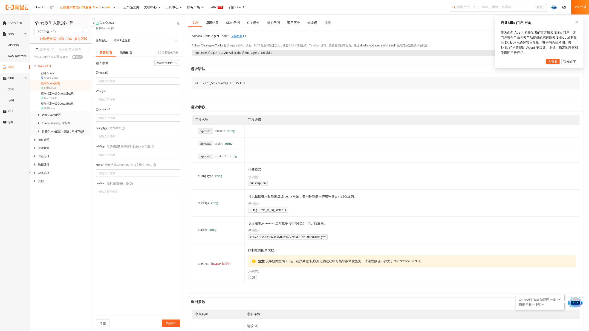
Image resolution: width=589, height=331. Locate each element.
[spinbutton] (138, 191)
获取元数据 (48, 39)
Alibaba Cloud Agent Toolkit (207, 45)
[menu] (15, 72)
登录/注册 (580, 7)
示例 (11, 100)
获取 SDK (65, 39)
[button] (177, 190)
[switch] (77, 57)
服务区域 (80, 39)
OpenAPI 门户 (44, 7)
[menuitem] (15, 23)
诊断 (11, 122)
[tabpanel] (138, 188)
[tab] (106, 52)
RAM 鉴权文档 (17, 56)
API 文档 (13, 45)
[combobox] (134, 80)
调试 (11, 67)
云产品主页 (15, 23)
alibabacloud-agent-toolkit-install (378, 45)
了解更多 (236, 36)
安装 (11, 89)
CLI (10, 111)
